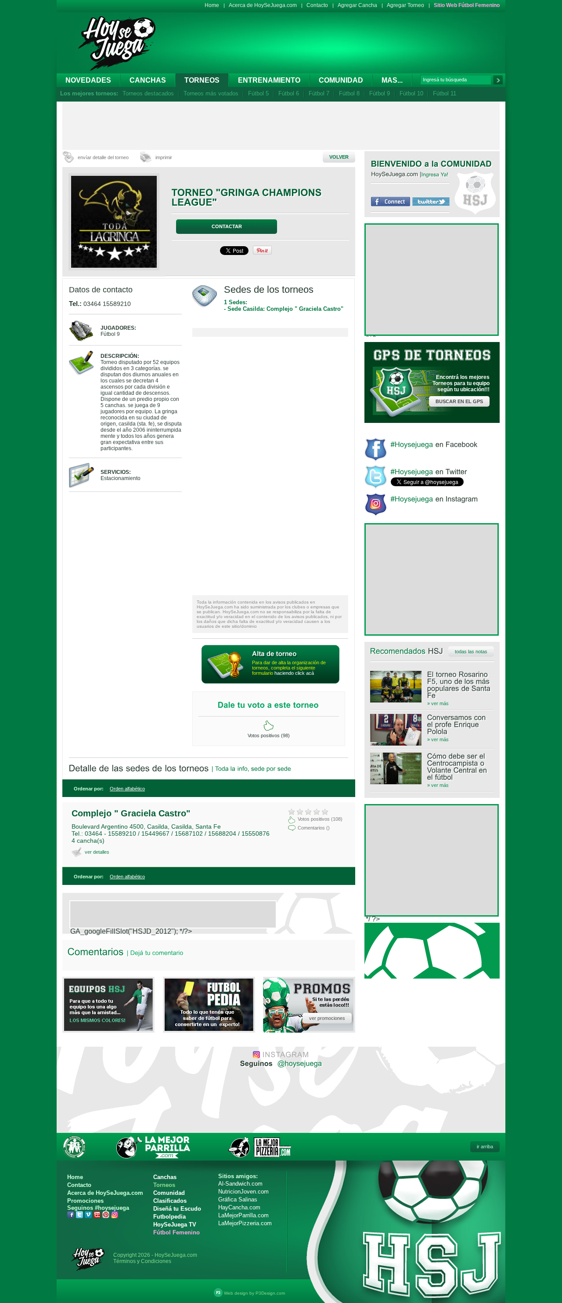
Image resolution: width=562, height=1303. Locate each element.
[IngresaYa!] (435, 174)
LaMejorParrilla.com (243, 1215)
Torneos (202, 80)
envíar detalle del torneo (103, 157)
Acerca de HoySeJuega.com (263, 5)
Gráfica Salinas (237, 1199)
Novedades (88, 80)
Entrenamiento (269, 80)
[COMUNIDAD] (466, 163)
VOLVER (339, 157)
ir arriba (485, 1146)
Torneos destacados (148, 93)
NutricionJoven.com (243, 1191)
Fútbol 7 (319, 93)
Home (212, 5)
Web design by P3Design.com (254, 1293)
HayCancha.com (239, 1207)
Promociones (85, 1200)
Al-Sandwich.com (240, 1183)
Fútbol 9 (379, 93)
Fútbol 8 (349, 93)
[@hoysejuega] (298, 1062)
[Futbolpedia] (209, 1028)
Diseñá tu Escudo (177, 1208)
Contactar (227, 226)
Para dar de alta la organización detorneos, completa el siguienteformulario (289, 668)
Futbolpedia (169, 1216)
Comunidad (341, 80)
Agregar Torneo (405, 5)
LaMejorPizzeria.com (245, 1223)
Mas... (392, 80)
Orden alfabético (127, 788)
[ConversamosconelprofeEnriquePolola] (432, 724)
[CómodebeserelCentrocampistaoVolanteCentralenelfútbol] (432, 767)
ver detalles (97, 852)
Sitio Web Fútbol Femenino (467, 5)
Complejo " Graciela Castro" (131, 813)
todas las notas (471, 651)
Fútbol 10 (411, 93)
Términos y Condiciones (142, 1261)
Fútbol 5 (258, 93)
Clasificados (170, 1200)
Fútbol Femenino (176, 1232)
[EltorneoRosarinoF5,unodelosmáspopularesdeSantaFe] (432, 685)
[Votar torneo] (268, 726)
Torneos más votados (211, 93)
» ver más (438, 703)
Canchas (148, 80)
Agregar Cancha (357, 5)
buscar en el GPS (459, 401)
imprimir (163, 157)
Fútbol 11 (444, 93)
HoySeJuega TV (174, 1224)
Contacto (317, 5)
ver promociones (327, 1018)
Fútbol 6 (288, 93)
